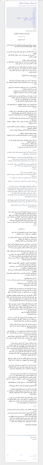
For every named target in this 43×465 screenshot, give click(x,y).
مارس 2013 (34, 13)
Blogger (18, 460)
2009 (35, 7)
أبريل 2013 (34, 14)
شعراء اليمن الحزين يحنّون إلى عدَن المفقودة (32, 18)
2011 (35, 8)
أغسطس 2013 (34, 21)
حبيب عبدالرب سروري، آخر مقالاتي (28, 3)
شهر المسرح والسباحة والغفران (18, 18)
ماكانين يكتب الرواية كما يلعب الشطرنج (25, 18)
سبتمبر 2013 (34, 22)
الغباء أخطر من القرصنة (25, 19)
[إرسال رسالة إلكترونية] (25, 435)
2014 (35, 26)
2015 (35, 27)
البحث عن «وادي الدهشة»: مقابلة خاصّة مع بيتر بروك (31, 19)
